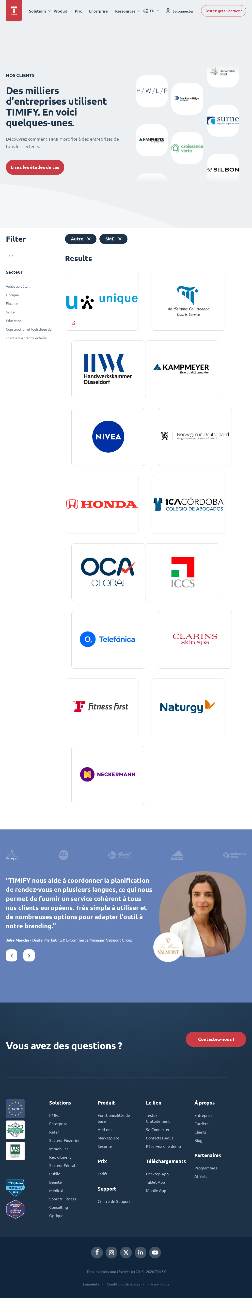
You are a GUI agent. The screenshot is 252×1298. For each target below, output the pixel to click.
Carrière (201, 1123)
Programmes (205, 1168)
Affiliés (200, 1176)
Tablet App (155, 1182)
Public (54, 1174)
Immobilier (58, 1149)
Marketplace (108, 1138)
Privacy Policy (158, 1284)
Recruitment (60, 1157)
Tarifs (102, 1174)
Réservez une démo (163, 1146)
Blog (198, 1140)
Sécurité (105, 1146)
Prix (78, 11)
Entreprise (203, 1115)
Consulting (58, 1207)
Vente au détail (18, 286)
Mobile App (156, 1190)
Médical (56, 1190)
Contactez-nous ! (216, 1039)
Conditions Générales (123, 1284)
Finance (12, 304)
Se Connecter (158, 1129)
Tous (9, 255)
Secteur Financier (64, 1140)
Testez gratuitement (223, 10)
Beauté (55, 1182)
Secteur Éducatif (63, 1165)
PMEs (54, 1115)
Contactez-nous (159, 1138)
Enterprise (98, 11)
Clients (200, 1132)
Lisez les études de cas (35, 167)
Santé (10, 312)
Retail (54, 1132)
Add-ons (105, 1129)
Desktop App (157, 1174)
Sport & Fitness (62, 1199)
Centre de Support (114, 1201)
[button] (11, 955)
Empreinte (91, 1284)
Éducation (14, 321)
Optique (12, 295)
